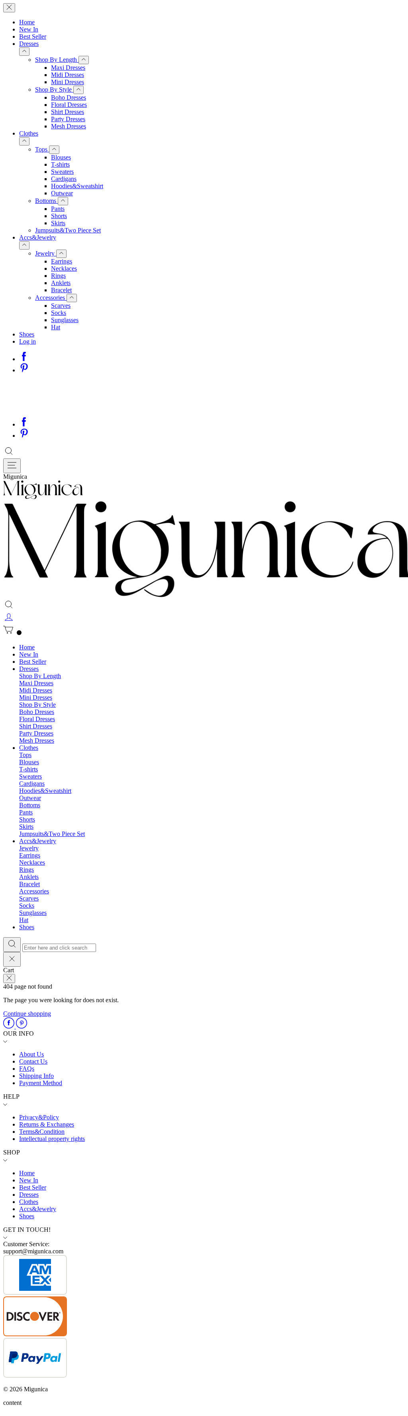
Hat (55, 327)
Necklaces (64, 268)
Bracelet (61, 290)
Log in (27, 341)
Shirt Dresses (67, 111)
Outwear (62, 193)
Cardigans (63, 178)
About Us (31, 1054)
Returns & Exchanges (46, 1124)
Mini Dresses (67, 82)
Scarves (61, 305)
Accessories (51, 297)
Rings (58, 275)
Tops (42, 149)
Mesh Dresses (68, 126)
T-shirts (60, 164)
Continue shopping (27, 1013)
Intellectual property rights (52, 1138)
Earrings (61, 261)
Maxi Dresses (68, 67)
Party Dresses (68, 119)
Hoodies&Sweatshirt (77, 186)
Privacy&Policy (39, 1117)
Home (27, 22)
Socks (58, 312)
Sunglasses (64, 320)
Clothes (28, 133)
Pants (58, 208)
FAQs (26, 1068)
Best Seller (32, 36)
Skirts (58, 223)
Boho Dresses (68, 97)
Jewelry (45, 253)
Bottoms (46, 200)
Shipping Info (36, 1075)
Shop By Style (54, 89)
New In (28, 29)
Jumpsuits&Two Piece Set (68, 230)
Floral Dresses (69, 104)
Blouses (61, 157)
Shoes (26, 334)
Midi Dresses (67, 74)
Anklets (61, 282)
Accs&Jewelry (37, 237)
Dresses (29, 43)
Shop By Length (56, 59)
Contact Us (33, 1061)
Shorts (59, 215)
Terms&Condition (42, 1131)
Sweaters (62, 171)
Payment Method (40, 1083)
